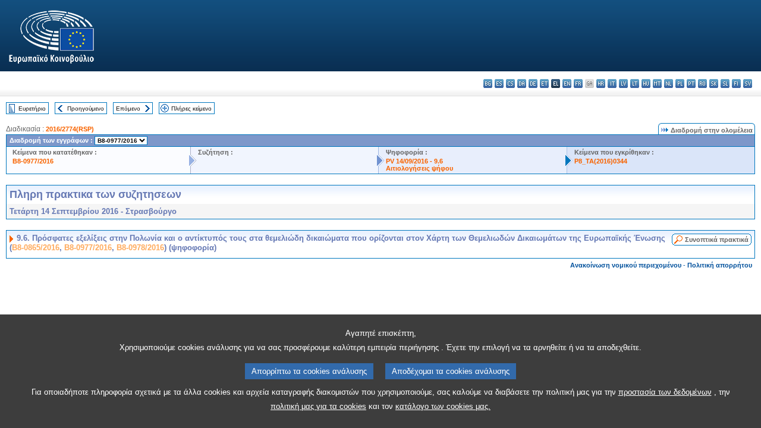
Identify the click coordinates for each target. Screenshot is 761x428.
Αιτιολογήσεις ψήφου (419, 168)
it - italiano (612, 83)
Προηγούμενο (85, 108)
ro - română (702, 83)
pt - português (691, 83)
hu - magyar (645, 83)
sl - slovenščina (725, 83)
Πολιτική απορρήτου (719, 265)
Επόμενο (128, 108)
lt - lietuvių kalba (634, 83)
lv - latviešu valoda (623, 83)
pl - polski (679, 83)
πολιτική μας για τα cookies (318, 406)
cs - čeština (510, 83)
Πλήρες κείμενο (191, 108)
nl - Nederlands (668, 83)
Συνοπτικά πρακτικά (717, 239)
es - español (499, 83)
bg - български (487, 83)
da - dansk (521, 83)
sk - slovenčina (713, 83)
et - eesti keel (544, 83)
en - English (566, 83)
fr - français (578, 83)
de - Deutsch (533, 83)
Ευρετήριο (32, 108)
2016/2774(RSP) (70, 129)
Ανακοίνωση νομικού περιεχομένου (625, 265)
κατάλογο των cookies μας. (442, 406)
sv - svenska (747, 83)
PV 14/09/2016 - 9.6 (414, 161)
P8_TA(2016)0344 (600, 161)
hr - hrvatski (600, 83)
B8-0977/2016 (33, 161)
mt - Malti (657, 83)
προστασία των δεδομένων (665, 392)
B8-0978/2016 (140, 247)
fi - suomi (736, 83)
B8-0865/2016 (35, 247)
